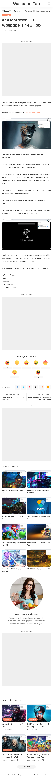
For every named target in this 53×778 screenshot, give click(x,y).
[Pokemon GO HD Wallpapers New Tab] (39, 479)
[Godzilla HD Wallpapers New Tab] (14, 505)
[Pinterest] (29, 387)
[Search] (48, 3)
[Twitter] (23, 387)
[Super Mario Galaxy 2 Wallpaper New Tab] (14, 532)
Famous (6, 15)
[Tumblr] (35, 387)
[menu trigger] (5, 3)
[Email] (48, 387)
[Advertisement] (26, 69)
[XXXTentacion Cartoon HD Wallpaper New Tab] (39, 713)
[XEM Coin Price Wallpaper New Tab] (39, 505)
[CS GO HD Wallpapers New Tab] (39, 558)
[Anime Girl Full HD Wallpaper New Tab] (14, 558)
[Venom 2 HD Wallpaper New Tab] (14, 713)
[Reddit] (41, 387)
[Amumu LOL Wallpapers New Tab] (14, 479)
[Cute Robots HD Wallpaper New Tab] (39, 532)
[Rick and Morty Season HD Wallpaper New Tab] (39, 743)
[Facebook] (17, 387)
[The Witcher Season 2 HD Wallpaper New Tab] (14, 743)
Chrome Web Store (32, 113)
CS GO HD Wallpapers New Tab (38, 569)
